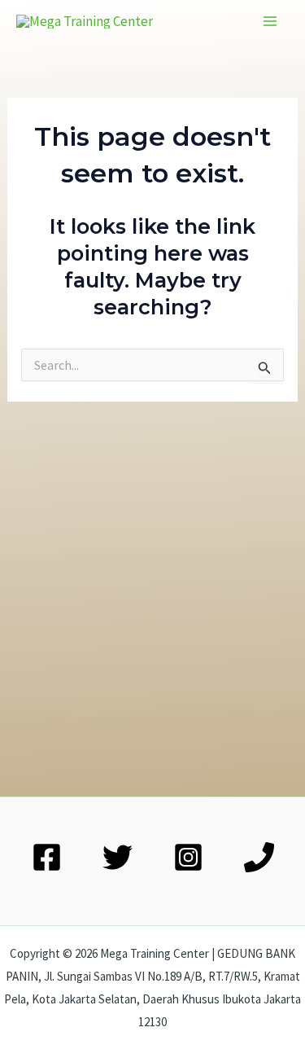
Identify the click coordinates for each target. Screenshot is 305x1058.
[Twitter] (117, 857)
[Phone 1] (259, 857)
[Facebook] (47, 857)
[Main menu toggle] (271, 21)
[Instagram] (188, 857)
